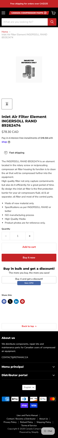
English (27, 387)
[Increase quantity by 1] (30, 236)
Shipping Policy (44, 422)
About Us (43, 418)
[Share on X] (10, 301)
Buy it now (29, 257)
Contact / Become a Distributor (21, 418)
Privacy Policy (10, 422)
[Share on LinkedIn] (16, 301)
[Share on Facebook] (4, 301)
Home (5, 31)
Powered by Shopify (29, 432)
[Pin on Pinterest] (22, 301)
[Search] (52, 22)
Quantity (6, 229)
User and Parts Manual (27, 415)
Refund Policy (26, 422)
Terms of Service (29, 425)
